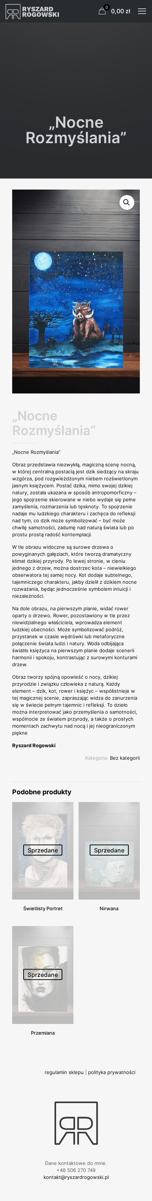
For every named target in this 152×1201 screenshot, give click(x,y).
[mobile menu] (142, 11)
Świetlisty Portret (43, 908)
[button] (127, 202)
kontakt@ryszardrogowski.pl (76, 1177)
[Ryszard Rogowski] (33, 11)
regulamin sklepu (64, 1072)
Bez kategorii (125, 758)
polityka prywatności (111, 1072)
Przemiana (43, 1033)
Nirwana (109, 908)
